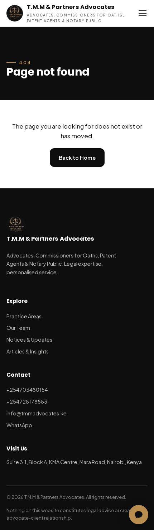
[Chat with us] (138, 514)
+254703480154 (27, 389)
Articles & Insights (27, 351)
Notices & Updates (29, 339)
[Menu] (143, 13)
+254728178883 (26, 401)
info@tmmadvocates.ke (36, 413)
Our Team (18, 327)
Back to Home (77, 157)
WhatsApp (19, 425)
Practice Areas (24, 316)
